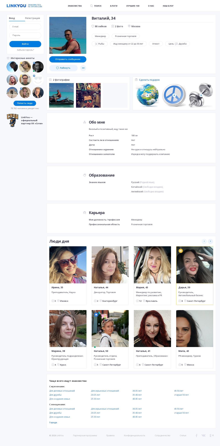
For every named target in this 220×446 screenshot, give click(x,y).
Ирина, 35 (57, 287)
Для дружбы (55, 394)
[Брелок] (174, 95)
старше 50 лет (181, 394)
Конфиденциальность (134, 435)
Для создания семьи (59, 398)
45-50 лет (178, 390)
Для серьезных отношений (105, 390)
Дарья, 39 (184, 287)
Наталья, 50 (101, 351)
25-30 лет (95, 398)
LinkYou (60, 435)
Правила (110, 435)
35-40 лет (137, 394)
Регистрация (32, 18)
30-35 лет (137, 390)
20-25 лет (95, 394)
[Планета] (147, 95)
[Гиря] (201, 95)
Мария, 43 (142, 287)
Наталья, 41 (143, 351)
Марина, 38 (58, 351)
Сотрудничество (162, 435)
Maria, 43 (183, 351)
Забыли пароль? (25, 49)
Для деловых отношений (62, 390)
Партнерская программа (85, 435)
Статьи (183, 435)
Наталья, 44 (101, 287)
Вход (12, 18)
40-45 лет (137, 398)
